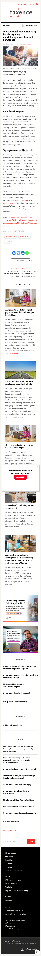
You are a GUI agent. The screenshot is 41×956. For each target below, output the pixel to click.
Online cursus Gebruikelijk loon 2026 (16, 693)
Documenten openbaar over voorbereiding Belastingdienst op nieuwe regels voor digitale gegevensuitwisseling (19, 749)
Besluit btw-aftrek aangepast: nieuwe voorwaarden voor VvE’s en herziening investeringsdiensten (17, 760)
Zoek (32, 842)
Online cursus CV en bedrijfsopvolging (17, 785)
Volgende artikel (27, 269)
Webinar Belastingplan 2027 (13, 725)
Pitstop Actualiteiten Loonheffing (15, 702)
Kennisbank (9, 860)
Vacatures (8, 864)
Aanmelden (20, 477)
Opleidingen (10, 857)
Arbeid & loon (19, 232)
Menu (8, 25)
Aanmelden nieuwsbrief (14, 911)
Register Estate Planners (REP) (16, 891)
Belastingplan (10, 236)
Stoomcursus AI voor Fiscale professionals (18, 807)
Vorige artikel (15, 269)
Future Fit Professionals (11, 822)
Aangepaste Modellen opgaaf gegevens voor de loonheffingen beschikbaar (19, 312)
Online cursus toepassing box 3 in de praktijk (19, 813)
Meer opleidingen (9, 831)
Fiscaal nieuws (24, 236)
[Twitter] (18, 253)
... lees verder (13, 354)
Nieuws (8, 241)
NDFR (7, 877)
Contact (31, 4)
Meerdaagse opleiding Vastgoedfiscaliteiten (18, 800)
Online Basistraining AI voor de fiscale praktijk (20, 769)
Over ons (8, 867)
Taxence (20, 12)
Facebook (8, 907)
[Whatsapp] (27, 253)
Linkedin (8, 900)
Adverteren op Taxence (13, 871)
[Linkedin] (23, 253)
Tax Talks (8, 887)
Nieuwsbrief (21, 4)
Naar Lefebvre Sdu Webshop (15, 914)
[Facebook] (14, 253)
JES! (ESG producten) (13, 880)
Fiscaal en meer (11, 884)
